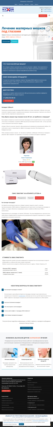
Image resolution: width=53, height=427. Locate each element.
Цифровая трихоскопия (7, 400)
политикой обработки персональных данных (13, 422)
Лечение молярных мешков (7, 402)
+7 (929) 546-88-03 (40, 400)
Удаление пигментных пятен (8, 407)
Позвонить (14, 41)
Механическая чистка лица (7, 409)
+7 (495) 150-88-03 (47, 9)
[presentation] (3, 177)
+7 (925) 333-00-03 (47, 11)
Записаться (43, 15)
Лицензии (21, 4)
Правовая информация (32, 382)
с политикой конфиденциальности (40, 420)
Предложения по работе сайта (34, 391)
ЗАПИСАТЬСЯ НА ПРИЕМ (26, 164)
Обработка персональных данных (35, 389)
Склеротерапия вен (26, 359)
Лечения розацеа (5, 405)
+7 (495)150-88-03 (9, 98)
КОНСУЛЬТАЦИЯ (8, 100)
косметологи (22, 296)
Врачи (16, 4)
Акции (31, 4)
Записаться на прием (26, 328)
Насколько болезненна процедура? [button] (12, 302)
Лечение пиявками (10, 359)
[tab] (26, 290)
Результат (30, 198)
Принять (21, 424)
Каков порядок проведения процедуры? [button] (13, 315)
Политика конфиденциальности (34, 387)
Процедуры (12, 198)
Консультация (6, 41)
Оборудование (22, 198)
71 (33, 161)
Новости (36, 4)
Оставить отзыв (6, 390)
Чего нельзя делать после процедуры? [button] (13, 306)
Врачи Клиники (31, 384)
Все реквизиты (5, 388)
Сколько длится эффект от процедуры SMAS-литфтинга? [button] (17, 310)
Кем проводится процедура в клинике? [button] (13, 289)
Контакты (27, 4)
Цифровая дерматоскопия (7, 398)
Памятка (29, 380)
